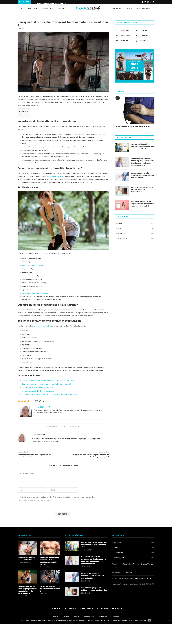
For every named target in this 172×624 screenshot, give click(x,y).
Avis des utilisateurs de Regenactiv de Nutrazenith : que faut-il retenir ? (142, 203)
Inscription (115, 617)
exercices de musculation (41, 326)
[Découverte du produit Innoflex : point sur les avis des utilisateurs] (122, 176)
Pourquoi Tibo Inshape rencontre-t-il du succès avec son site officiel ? (49, 561)
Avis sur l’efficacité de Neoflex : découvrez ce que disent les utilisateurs (142, 146)
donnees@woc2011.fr (143, 578)
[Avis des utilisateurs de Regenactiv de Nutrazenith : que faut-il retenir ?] (122, 205)
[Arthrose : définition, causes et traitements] (27, 548)
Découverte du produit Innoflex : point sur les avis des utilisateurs (142, 175)
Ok (149, 620)
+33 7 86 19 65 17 (127, 573)
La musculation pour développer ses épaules (38, 391)
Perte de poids (48, 8)
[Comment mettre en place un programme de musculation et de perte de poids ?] (27, 576)
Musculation (32, 8)
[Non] (169, 621)
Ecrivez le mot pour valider (35, 501)
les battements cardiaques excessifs (35, 293)
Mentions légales (89, 617)
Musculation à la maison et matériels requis (37, 387)
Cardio (61, 8)
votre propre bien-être (55, 176)
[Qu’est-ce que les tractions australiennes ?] (50, 576)
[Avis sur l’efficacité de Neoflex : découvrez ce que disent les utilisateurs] (122, 147)
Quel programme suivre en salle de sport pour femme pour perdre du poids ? (49, 394)
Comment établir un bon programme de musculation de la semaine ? (46, 384)
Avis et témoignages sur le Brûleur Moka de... (53, 2)
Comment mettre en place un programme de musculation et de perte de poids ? (27, 589)
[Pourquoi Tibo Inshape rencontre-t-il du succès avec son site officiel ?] (50, 548)
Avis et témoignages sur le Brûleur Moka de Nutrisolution (142, 189)
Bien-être (117, 8)
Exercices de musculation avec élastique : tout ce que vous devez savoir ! (48, 380)
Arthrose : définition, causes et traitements (27, 559)
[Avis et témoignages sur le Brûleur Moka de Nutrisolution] (122, 191)
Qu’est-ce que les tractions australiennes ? (50, 588)
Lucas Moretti (39, 434)
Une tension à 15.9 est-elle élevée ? (133, 126)
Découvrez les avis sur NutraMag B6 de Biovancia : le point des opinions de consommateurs (142, 161)
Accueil (21, 8)
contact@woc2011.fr (143, 8)
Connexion (103, 617)
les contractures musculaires (32, 265)
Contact (128, 8)
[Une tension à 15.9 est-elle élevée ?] (134, 110)
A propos (65, 617)
